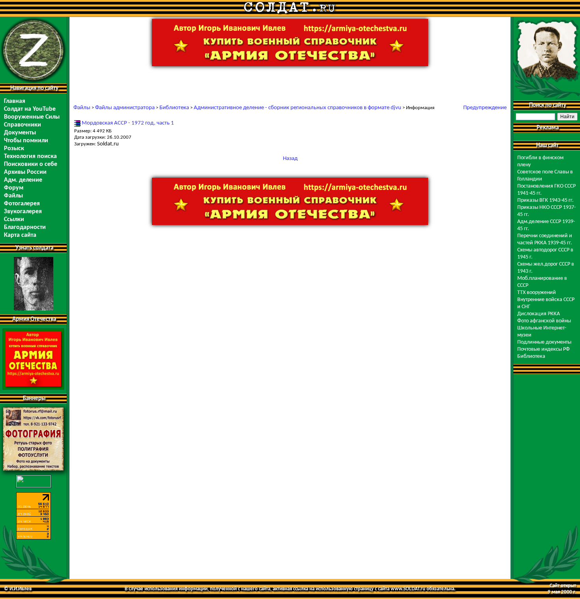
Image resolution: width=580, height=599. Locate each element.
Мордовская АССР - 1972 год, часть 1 (128, 123)
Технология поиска (30, 156)
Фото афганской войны (544, 321)
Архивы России (25, 172)
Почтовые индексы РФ (543, 349)
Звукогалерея (23, 211)
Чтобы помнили (26, 141)
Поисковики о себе (30, 164)
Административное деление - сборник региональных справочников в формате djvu (297, 108)
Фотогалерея (22, 204)
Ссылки (14, 219)
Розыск (14, 148)
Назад (290, 159)
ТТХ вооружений (536, 293)
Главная (14, 101)
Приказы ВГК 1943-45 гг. (545, 200)
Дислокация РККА (538, 314)
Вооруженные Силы (32, 117)
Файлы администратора (125, 108)
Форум (13, 188)
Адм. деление (23, 180)
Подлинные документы (544, 342)
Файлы (13, 196)
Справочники (22, 125)
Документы (20, 133)
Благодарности (25, 227)
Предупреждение (485, 108)
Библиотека (174, 108)
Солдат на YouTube (30, 109)
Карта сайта (20, 235)
